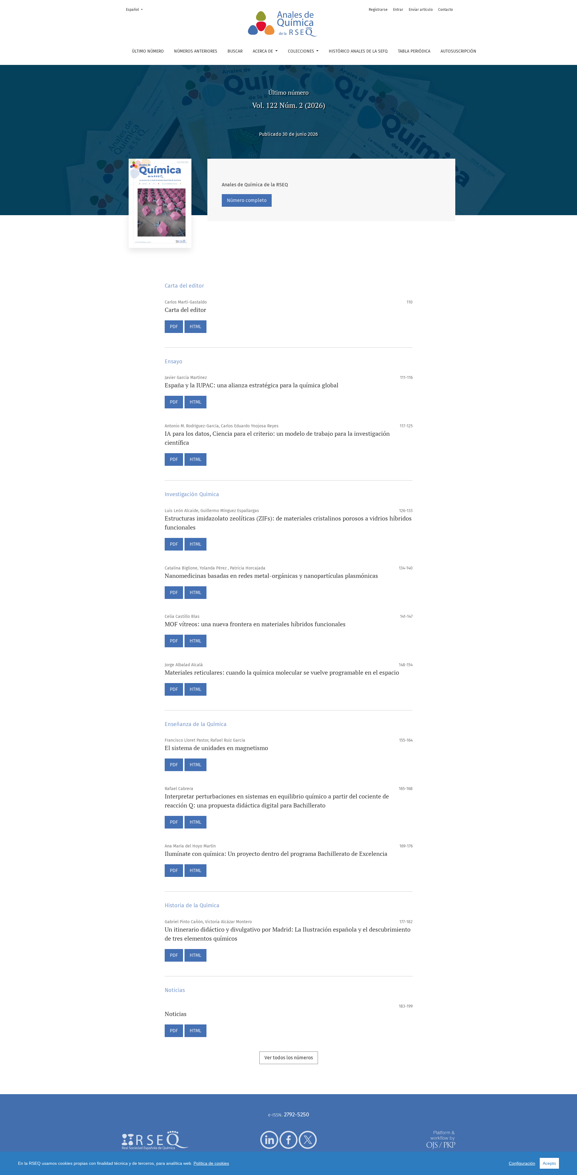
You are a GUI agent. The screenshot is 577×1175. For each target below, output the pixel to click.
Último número (148, 51)
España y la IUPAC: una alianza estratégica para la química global (251, 385)
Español (136, 9)
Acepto (549, 1163)
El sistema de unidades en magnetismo (216, 748)
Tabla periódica (414, 51)
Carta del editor (185, 310)
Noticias (176, 1014)
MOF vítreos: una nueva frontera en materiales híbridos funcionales (255, 624)
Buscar (235, 51)
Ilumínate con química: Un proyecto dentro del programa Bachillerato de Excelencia (276, 854)
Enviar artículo (421, 10)
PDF (174, 326)
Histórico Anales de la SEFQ (358, 51)
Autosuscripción (458, 51)
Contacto (445, 10)
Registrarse (378, 10)
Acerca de (263, 51)
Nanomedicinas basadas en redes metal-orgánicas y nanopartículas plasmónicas (271, 576)
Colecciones (301, 51)
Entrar (398, 10)
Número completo (247, 200)
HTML (195, 326)
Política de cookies (211, 1163)
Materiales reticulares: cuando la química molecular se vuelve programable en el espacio (282, 672)
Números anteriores (195, 51)
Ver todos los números (288, 1058)
